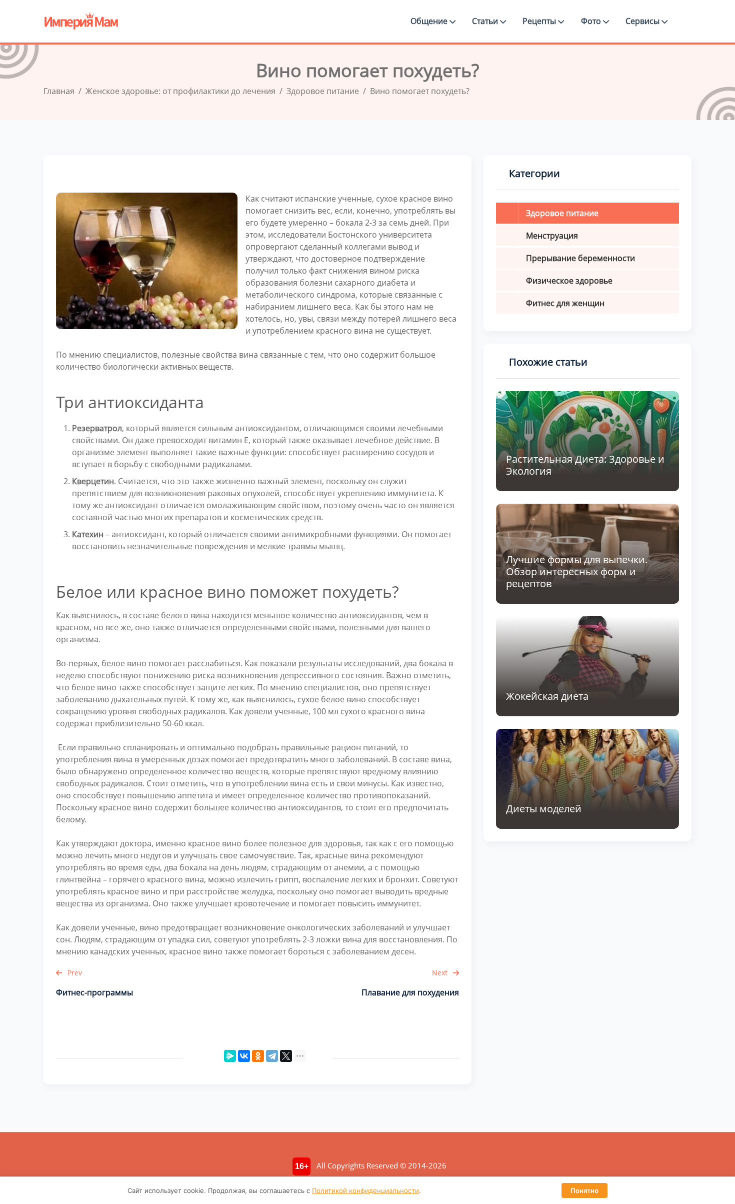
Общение (430, 21)
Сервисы (644, 21)
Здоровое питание (562, 213)
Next (441, 972)
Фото (592, 21)
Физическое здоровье (569, 280)
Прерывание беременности (580, 258)
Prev (74, 972)
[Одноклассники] (258, 1056)
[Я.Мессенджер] (230, 1056)
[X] (286, 1056)
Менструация (552, 235)
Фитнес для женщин (565, 303)
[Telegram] (272, 1056)
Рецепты (540, 21)
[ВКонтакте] (244, 1056)
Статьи (486, 21)
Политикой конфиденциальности (365, 1190)
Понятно (584, 1190)
